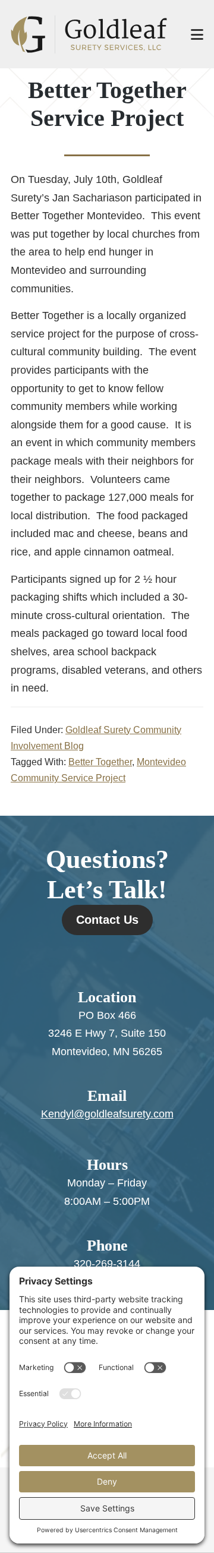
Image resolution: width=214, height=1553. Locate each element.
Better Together (100, 762)
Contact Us (107, 919)
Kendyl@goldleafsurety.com (107, 1114)
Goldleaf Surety (89, 34)
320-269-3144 (107, 1264)
